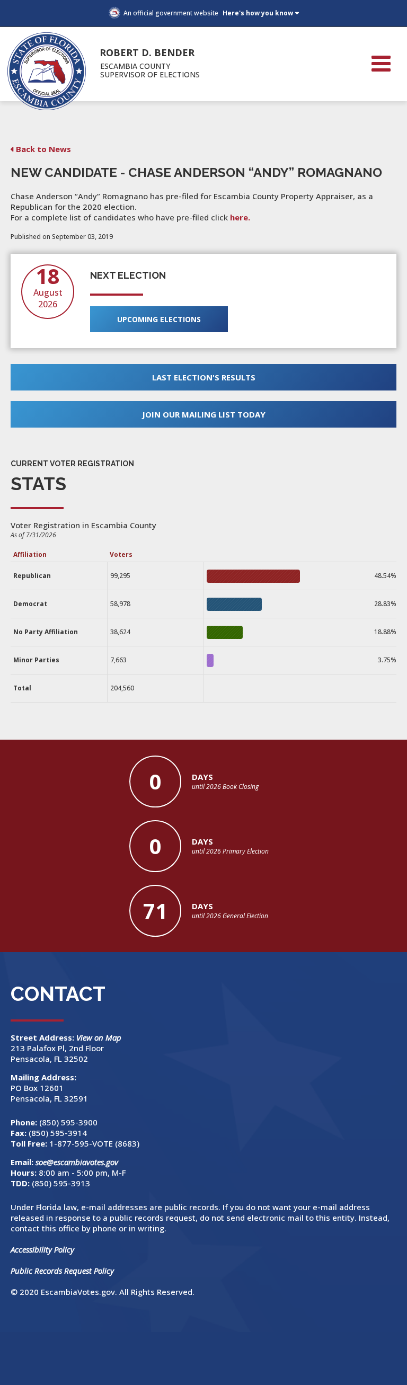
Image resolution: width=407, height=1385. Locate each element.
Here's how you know (258, 12)
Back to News (43, 149)
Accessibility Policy (42, 1249)
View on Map (99, 1037)
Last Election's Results (203, 377)
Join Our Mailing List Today (204, 414)
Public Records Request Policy (62, 1270)
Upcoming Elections (159, 319)
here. (240, 217)
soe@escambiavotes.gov (77, 1162)
